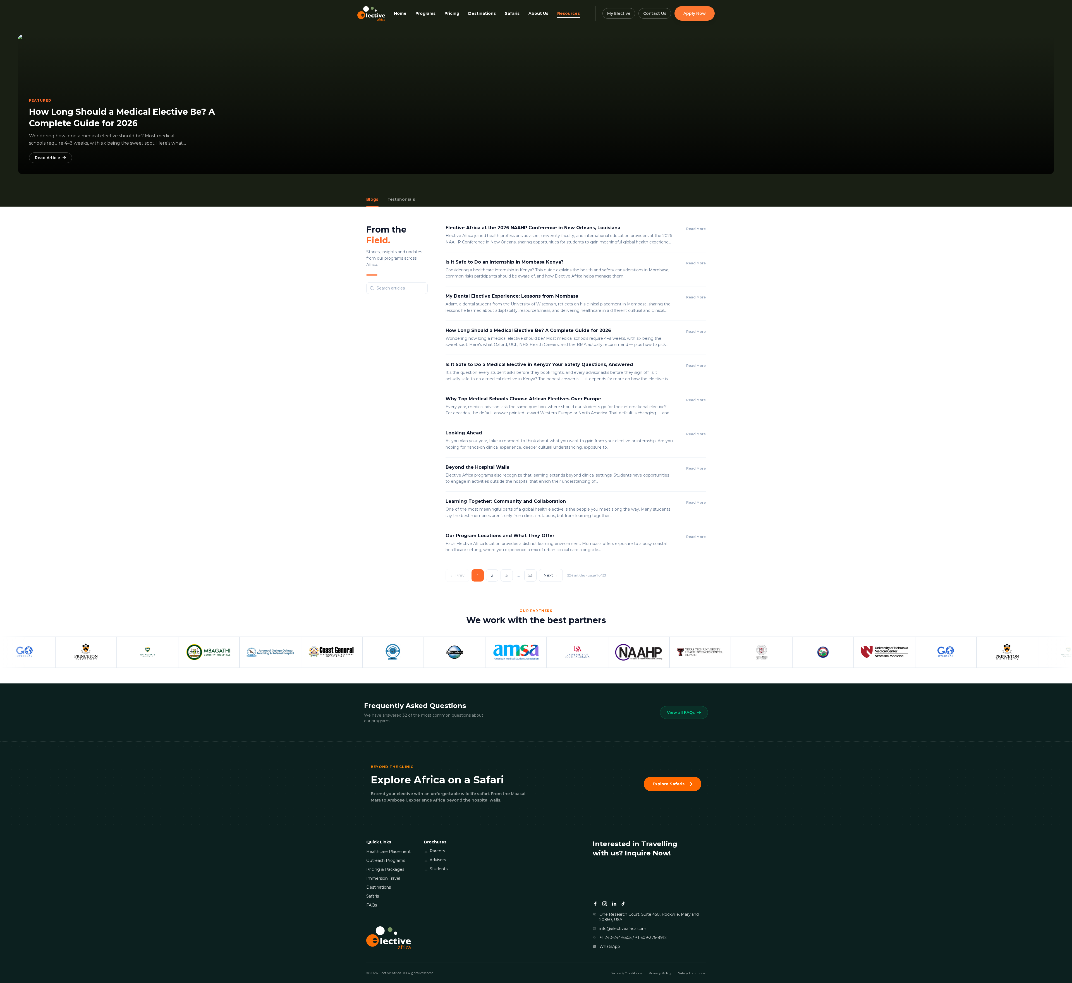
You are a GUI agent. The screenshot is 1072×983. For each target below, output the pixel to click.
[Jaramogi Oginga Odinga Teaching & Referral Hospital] (226, 652)
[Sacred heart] (717, 652)
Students (439, 868)
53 (530, 575)
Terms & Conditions (626, 973)
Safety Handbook (692, 973)
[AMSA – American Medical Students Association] (471, 652)
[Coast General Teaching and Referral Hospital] (287, 652)
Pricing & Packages (385, 869)
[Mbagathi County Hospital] (164, 652)
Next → (551, 575)
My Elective (618, 13)
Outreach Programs (385, 860)
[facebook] (595, 903)
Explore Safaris (669, 783)
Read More (696, 229)
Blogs (372, 199)
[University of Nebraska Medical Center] (840, 652)
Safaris (372, 896)
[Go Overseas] (901, 652)
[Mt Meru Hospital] (349, 652)
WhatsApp (609, 946)
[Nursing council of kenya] (779, 652)
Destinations (378, 887)
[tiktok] (623, 903)
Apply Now (694, 13)
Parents (437, 850)
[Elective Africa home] (479, 937)
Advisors (438, 859)
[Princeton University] (42, 652)
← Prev (457, 575)
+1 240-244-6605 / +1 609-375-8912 (633, 937)
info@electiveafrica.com (622, 928)
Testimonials (401, 199)
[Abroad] (410, 652)
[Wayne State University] (103, 652)
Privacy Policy (660, 973)
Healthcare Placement (388, 851)
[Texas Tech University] (656, 652)
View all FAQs (681, 712)
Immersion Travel (383, 878)
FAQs (371, 905)
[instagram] (604, 903)
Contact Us (654, 13)
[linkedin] (614, 903)
